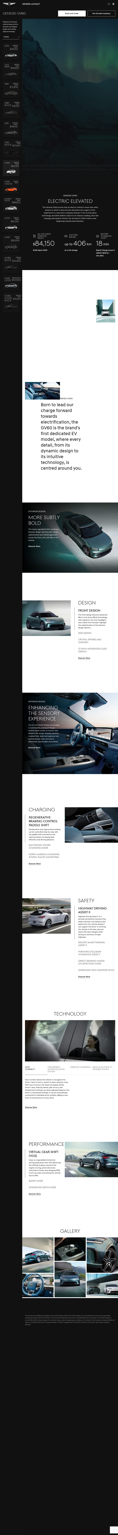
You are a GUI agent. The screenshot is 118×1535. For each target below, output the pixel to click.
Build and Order (72, 13)
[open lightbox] (38, 1255)
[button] (11, 37)
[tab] (90, 619)
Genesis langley (31, 4)
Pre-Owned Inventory (101, 13)
